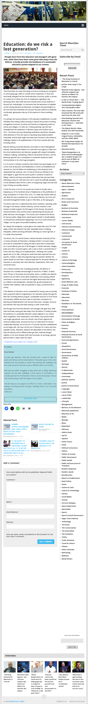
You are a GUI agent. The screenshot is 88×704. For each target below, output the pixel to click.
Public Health (67, 460)
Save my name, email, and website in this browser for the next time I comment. (29, 535)
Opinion (65, 439)
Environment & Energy (71, 316)
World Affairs (67, 559)
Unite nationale (68, 549)
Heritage (65, 364)
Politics (64, 451)
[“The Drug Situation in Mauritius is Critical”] (10, 666)
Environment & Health (71, 319)
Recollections (67, 475)
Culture (65, 254)
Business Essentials (69, 211)
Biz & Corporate (68, 199)
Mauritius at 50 (68, 414)
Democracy (66, 269)
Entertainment (68, 310)
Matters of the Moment (71, 407)
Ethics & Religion (68, 322)
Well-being (66, 553)
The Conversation (69, 528)
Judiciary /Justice (68, 380)
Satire (64, 484)
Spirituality (66, 509)
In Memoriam (67, 370)
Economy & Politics (69, 291)
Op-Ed (64, 435)
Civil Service (66, 224)
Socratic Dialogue (69, 503)
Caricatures (66, 217)
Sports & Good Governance (72, 515)
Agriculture (66, 193)
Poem (64, 445)
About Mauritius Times (71, 183)
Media (64, 417)
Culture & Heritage (69, 260)
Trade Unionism (68, 540)
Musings (65, 420)
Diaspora (65, 276)
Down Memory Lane (70, 282)
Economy (65, 288)
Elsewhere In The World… (72, 304)
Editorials (65, 294)
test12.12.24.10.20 (76, 701)
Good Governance (69, 349)
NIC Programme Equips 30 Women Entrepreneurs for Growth (72, 144)
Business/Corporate (70, 214)
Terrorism (66, 525)
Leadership (66, 398)
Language (66, 389)
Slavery (64, 494)
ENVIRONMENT (67, 313)
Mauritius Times (17, 701)
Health (64, 361)
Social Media (67, 497)
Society (65, 500)
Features (65, 325)
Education (28, 53)
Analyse (65, 196)
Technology (66, 522)
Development (67, 272)
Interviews (66, 376)
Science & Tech (68, 487)
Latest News (67, 392)
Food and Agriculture (70, 340)
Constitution (67, 236)
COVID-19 (65, 251)
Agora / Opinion (68, 189)
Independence (68, 373)
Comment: (11, 480)
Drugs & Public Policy (70, 285)
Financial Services (69, 331)
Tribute (65, 546)
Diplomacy (66, 279)
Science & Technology (70, 490)
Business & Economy (70, 208)
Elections (65, 300)
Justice (64, 383)
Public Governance (69, 457)
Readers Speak (67, 472)
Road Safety (66, 481)
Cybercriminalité (68, 266)
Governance (66, 352)
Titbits (64, 537)
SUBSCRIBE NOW (30, 398)
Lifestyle (65, 401)
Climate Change (68, 230)
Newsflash (66, 426)
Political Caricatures (70, 448)
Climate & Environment (71, 227)
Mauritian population (70, 411)
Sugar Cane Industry (70, 518)
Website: (9, 522)
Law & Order (67, 395)
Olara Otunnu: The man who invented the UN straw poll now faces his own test (73, 113)
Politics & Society (69, 454)
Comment (66, 233)
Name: (9, 502)
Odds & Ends (67, 432)
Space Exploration (69, 506)
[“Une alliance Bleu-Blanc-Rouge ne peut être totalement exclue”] (65, 666)
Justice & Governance (70, 386)
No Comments (38, 53)
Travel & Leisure (68, 543)
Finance (65, 328)
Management (67, 404)
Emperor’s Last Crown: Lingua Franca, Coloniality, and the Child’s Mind (72, 136)
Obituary (65, 429)
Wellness (65, 556)
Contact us (62, 701)
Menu (6, 25)
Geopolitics (66, 346)
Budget (65, 205)
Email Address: (12, 512)
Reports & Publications (71, 478)
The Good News (68, 531)
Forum (64, 343)
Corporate (66, 239)
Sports (64, 512)
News (64, 423)
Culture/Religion (68, 263)
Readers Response (69, 469)
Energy (64, 307)
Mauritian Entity (68, 149)
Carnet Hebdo (67, 220)
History (64, 367)
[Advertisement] (43, 33)
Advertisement (68, 186)
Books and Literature (70, 202)
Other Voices (67, 442)
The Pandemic (67, 534)
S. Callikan (6, 53)
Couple (64, 248)
